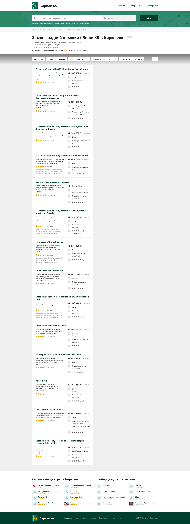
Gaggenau (106, 485)
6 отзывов (50, 255)
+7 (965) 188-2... (78, 274)
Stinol (137, 497)
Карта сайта (116, 518)
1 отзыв (49, 166)
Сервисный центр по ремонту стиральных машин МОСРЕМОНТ (81, 503)
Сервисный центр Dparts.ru (50, 270)
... (44, 79)
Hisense (138, 485)
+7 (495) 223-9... (79, 385)
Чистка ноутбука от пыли (145, 503)
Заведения (134, 5)
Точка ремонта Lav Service (49, 409)
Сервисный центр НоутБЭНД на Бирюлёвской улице (62, 69)
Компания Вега (76, 497)
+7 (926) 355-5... (79, 303)
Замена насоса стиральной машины (114, 497)
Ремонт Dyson (108, 503)
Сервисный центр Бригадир (49, 485)
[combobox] (119, 18)
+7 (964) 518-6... (79, 246)
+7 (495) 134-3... (78, 186)
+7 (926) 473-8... (79, 73)
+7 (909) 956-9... (79, 133)
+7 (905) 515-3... (79, 413)
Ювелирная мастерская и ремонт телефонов (58, 354)
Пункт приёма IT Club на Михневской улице (49, 491)
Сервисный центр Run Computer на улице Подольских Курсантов (57, 96)
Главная (122, 5)
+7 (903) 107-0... (79, 217)
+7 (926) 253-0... (79, 102)
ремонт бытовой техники (131, 59)
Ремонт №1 (41, 381)
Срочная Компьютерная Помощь (52, 182)
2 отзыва (50, 226)
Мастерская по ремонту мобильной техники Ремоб (62, 155)
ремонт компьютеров (79, 59)
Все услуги (38, 59)
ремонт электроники (56, 59)
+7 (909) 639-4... (79, 447)
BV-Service (74, 491)
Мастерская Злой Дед (46, 503)
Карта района (104, 518)
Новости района (151, 5)
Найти (148, 18)
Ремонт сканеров (109, 491)
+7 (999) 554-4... (79, 358)
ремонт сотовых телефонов (104, 59)
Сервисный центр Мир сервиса (52, 325)
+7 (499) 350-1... (79, 329)
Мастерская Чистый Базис (49, 242)
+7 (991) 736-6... (78, 159)
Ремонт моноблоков (142, 491)
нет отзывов (51, 82)
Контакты (93, 518)
